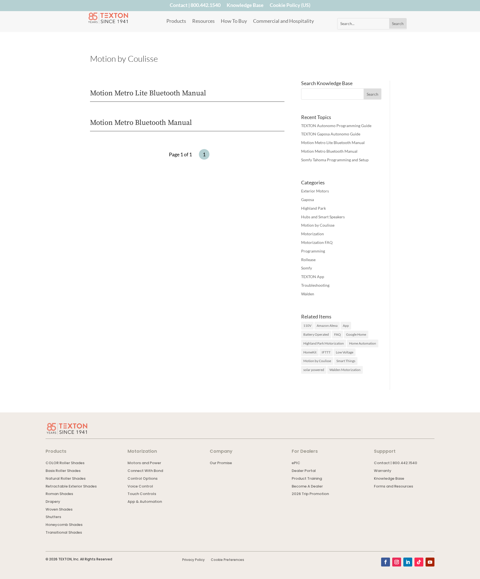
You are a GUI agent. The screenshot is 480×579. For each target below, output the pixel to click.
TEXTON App (312, 276)
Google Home (356, 334)
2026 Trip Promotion (310, 494)
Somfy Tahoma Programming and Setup (335, 159)
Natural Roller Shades (66, 479)
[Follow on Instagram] (396, 562)
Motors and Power (144, 463)
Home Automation (362, 343)
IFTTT (326, 352)
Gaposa (307, 199)
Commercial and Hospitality (283, 21)
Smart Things (345, 361)
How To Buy (234, 21)
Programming (313, 251)
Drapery (53, 502)
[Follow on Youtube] (430, 562)
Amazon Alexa (327, 325)
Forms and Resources (393, 487)
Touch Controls (142, 494)
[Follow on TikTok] (418, 562)
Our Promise (221, 463)
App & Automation (145, 502)
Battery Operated (316, 334)
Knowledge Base (245, 6)
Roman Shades (59, 494)
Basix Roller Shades (63, 471)
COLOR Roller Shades (65, 463)
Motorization (312, 233)
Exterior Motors (315, 191)
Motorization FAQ (316, 242)
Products (176, 21)
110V (307, 325)
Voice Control (140, 487)
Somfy (306, 268)
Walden (307, 293)
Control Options (143, 479)
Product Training (307, 479)
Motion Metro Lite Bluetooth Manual (148, 93)
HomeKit (309, 352)
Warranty (382, 471)
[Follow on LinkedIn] (407, 562)
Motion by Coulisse (317, 225)
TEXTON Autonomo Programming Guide (336, 125)
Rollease (308, 259)
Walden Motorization (345, 370)
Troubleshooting (315, 285)
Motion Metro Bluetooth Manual (141, 122)
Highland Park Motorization (323, 343)
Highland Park (313, 208)
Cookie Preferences (227, 560)
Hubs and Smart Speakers (323, 216)
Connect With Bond (145, 471)
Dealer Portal (304, 471)
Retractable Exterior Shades (71, 487)
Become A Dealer (307, 487)
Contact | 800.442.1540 (195, 6)
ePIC (296, 463)
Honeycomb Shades (64, 525)
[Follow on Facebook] (385, 562)
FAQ (337, 334)
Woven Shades (59, 510)
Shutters (53, 517)
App (346, 325)
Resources (203, 21)
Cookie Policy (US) (290, 6)
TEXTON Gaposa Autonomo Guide (330, 134)
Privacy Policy (193, 560)
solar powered (313, 370)
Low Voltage (344, 352)
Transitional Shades (64, 533)
